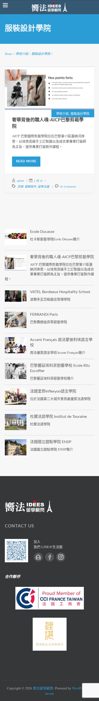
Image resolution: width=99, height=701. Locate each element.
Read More (26, 161)
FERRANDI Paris (44, 314)
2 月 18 (38, 181)
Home (8, 54)
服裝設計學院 (40, 54)
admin (20, 181)
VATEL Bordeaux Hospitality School (60, 292)
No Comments (68, 186)
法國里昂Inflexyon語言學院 (53, 391)
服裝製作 (30, 186)
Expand (37, 94)
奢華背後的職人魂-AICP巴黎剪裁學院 (50, 82)
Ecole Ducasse (42, 232)
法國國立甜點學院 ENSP (50, 442)
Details (61, 94)
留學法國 (43, 186)
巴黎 (20, 186)
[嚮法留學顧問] (49, 7)
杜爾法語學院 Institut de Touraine (58, 417)
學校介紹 (22, 54)
